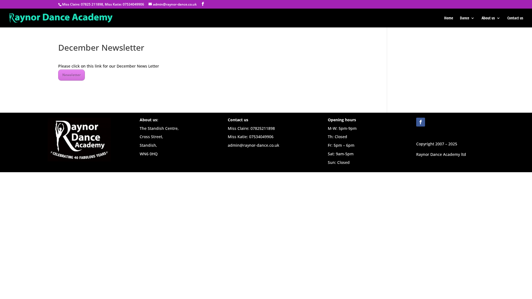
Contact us (515, 18)
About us (488, 18)
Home (448, 18)
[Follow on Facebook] (420, 122)
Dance (464, 18)
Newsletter (71, 75)
